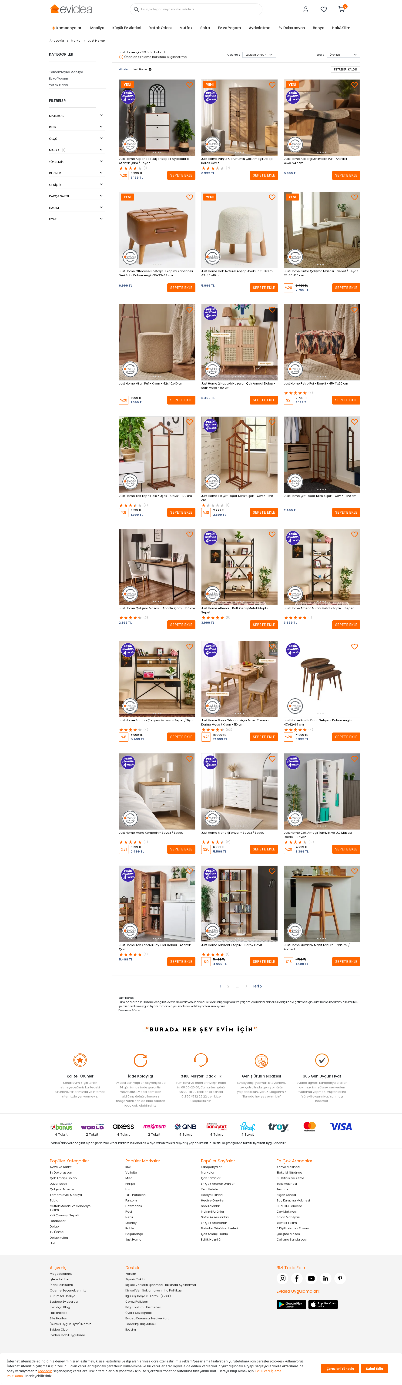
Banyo (318, 27)
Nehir (129, 1217)
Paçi (128, 1211)
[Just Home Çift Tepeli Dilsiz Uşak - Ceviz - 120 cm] (322, 455)
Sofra (205, 27)
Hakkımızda (58, 1313)
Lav (127, 1189)
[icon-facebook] (297, 1278)
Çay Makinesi (287, 1211)
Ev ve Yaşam (229, 27)
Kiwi (128, 1167)
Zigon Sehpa (286, 1195)
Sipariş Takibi (135, 1279)
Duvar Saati (58, 1183)
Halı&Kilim (341, 27)
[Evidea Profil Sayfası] (305, 9)
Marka (76, 40)
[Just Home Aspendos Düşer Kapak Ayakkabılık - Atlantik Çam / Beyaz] (157, 118)
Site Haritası (58, 1318)
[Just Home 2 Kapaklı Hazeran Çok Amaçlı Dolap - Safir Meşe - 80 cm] (239, 342)
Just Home (133, 1239)
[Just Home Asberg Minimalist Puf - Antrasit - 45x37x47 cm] (322, 118)
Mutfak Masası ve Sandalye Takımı (70, 1208)
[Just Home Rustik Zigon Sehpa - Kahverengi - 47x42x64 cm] (322, 679)
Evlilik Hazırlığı (211, 1239)
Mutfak (186, 27)
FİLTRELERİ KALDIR (345, 69)
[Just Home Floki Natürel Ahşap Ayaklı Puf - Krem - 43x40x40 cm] (239, 230)
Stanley (131, 1223)
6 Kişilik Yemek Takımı (293, 1228)
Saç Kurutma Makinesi (293, 1200)
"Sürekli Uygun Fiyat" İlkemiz (70, 1324)
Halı (52, 1243)
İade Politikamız (62, 1285)
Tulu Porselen (135, 1195)
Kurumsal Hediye (62, 1296)
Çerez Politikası (136, 1301)
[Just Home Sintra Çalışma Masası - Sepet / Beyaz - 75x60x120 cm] (322, 230)
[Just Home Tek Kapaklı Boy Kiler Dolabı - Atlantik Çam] (157, 904)
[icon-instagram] (282, 1278)
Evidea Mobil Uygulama (67, 1335)
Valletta (131, 1172)
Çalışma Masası (62, 1189)
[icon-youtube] (311, 1278)
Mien (129, 1178)
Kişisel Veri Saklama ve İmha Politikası (153, 1290)
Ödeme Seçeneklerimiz (68, 1290)
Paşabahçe (134, 1234)
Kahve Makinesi (288, 1167)
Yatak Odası (160, 27)
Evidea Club (59, 1329)
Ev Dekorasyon (291, 27)
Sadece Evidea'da (64, 1301)
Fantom (131, 1200)
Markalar (207, 1172)
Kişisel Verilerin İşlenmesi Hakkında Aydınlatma (160, 1285)
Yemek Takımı (287, 1223)
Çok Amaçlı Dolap (63, 1178)
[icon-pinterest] (340, 1278)
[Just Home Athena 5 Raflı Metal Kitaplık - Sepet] (322, 567)
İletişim (130, 1329)
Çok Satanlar (211, 1178)
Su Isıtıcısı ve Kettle (290, 1178)
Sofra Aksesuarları (215, 1217)
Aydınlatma (260, 27)
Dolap (54, 1226)
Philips (130, 1183)
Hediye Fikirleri (212, 1195)
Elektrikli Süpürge (289, 1172)
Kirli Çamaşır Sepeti (64, 1215)
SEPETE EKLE (181, 175)
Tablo (54, 1200)
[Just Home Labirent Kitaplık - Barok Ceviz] (239, 904)
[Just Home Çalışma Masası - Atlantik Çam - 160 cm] (157, 567)
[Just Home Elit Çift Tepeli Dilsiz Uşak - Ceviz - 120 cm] (239, 455)
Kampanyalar (68, 27)
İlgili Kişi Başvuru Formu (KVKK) (148, 1296)
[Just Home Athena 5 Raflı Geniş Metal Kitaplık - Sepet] (239, 567)
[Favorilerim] (323, 9)
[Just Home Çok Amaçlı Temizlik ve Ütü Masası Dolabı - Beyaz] (322, 791)
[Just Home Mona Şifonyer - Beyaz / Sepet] (239, 791)
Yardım (130, 1273)
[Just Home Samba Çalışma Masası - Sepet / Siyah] (157, 679)
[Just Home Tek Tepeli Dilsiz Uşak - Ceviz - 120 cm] (157, 455)
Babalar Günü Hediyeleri (219, 1228)
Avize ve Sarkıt (60, 1167)
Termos (282, 1189)
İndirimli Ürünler (212, 1211)
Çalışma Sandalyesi (292, 1239)
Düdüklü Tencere (289, 1206)
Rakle (129, 1228)
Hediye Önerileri (213, 1200)
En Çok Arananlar (214, 1223)
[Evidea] (71, 9)
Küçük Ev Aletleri (126, 27)
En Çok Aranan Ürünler (218, 1183)
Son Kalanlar (210, 1206)
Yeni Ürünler (210, 1189)
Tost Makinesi (287, 1183)
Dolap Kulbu (59, 1237)
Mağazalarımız (61, 1273)
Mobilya (97, 27)
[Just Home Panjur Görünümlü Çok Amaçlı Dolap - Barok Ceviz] (239, 118)
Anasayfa (57, 40)
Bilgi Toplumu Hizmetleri (143, 1307)
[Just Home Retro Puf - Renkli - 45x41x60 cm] (322, 342)
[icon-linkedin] (326, 1278)
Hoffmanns (133, 1206)
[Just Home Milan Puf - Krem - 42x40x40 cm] (157, 342)
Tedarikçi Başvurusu (140, 1324)
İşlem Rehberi (60, 1279)
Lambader (58, 1221)
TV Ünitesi (57, 1232)
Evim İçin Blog (60, 1307)
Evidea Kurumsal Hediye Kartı (147, 1318)
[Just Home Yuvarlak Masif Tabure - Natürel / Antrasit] (322, 904)
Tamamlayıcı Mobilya (66, 72)
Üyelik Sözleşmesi (138, 1313)
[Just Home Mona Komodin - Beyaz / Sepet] (157, 791)
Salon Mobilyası (288, 1217)
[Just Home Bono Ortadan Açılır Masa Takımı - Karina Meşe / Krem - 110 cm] (239, 679)
